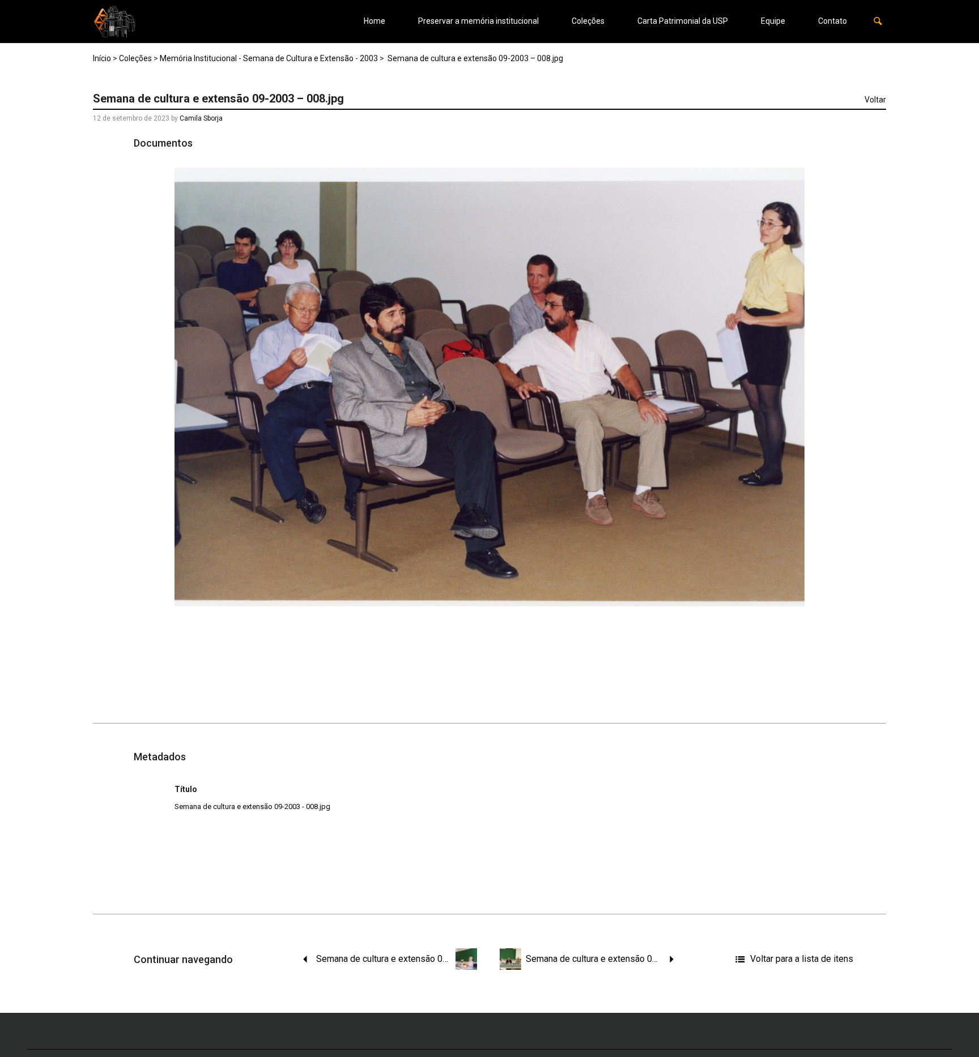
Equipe (773, 20)
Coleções (588, 20)
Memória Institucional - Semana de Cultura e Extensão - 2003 (269, 58)
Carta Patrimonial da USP (682, 20)
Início (102, 58)
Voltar (875, 99)
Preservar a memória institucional (478, 20)
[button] (878, 21)
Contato (832, 20)
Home (374, 20)
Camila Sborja (201, 118)
